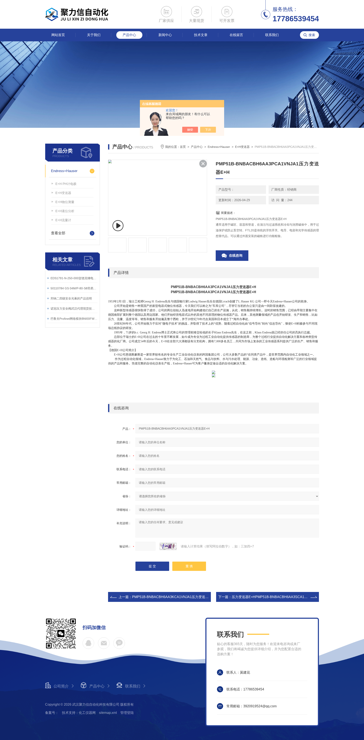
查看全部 (58, 233)
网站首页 (58, 35)
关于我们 (93, 35)
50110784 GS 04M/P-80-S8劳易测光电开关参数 (74, 288)
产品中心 (129, 35)
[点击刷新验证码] (168, 546)
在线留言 (236, 35)
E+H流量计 (63, 220)
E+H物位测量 (64, 202)
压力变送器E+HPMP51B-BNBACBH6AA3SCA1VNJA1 (273, 597)
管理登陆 (127, 712)
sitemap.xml (108, 712)
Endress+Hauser (64, 171)
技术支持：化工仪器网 (79, 712)
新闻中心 (165, 35)
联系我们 (272, 35)
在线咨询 (235, 255)
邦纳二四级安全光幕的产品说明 (71, 298)
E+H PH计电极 (65, 184)
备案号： (52, 712)
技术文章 (200, 35)
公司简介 (61, 686)
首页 (183, 146)
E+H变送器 (63, 193)
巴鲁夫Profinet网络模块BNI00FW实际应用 (74, 318)
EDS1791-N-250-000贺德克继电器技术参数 (74, 278)
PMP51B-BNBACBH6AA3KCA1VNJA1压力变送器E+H (173, 597)
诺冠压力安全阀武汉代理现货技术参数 (74, 308)
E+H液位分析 (64, 211)
